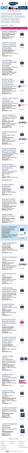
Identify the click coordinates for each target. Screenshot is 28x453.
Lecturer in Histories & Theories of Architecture (9, 116)
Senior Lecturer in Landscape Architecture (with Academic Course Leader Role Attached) (9, 290)
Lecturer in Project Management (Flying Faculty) (8, 392)
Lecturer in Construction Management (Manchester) (9, 425)
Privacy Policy (21, 443)
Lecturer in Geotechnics (9, 31)
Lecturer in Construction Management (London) (9, 408)
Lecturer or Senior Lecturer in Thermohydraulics (7, 358)
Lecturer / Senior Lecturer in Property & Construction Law (10, 99)
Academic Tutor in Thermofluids (7, 375)
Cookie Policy (21, 445)
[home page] (13, 5)
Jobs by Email (3, 447)
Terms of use (20, 441)
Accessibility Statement (22, 447)
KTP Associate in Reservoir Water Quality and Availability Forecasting (9, 62)
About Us (12, 441)
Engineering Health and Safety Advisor (9, 244)
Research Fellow (7, 214)
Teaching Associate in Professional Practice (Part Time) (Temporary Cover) (9, 322)
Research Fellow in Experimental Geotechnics (8, 186)
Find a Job (2, 441)
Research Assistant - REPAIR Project (8, 305)
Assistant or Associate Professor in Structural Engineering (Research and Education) (9, 45)
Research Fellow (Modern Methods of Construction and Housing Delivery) (8, 81)
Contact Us (12, 443)
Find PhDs (2, 443)
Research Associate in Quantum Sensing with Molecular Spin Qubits (9, 150)
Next (17, 438)
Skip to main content (5, 1)
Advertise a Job (3, 448)
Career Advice (3, 445)
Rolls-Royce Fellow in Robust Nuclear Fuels (9, 200)
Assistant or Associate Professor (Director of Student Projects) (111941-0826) (9, 339)
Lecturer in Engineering (9, 227)
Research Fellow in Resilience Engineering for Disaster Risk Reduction (9, 167)
